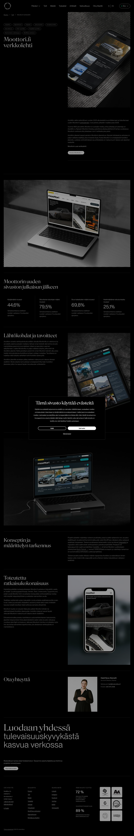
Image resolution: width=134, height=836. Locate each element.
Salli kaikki (82, 428)
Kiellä (52, 428)
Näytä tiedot (67, 434)
